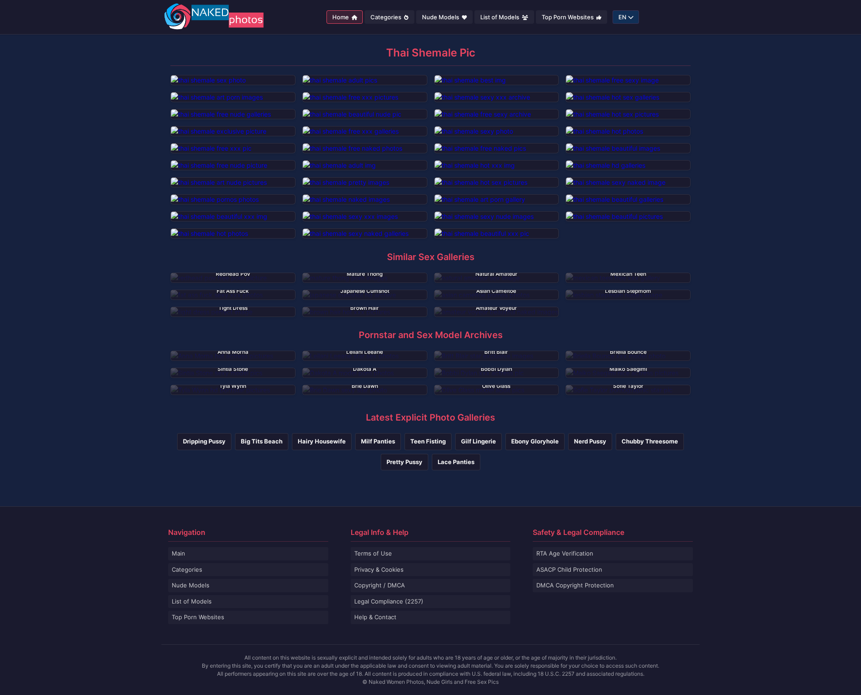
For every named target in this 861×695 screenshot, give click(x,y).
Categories (386, 17)
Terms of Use (373, 553)
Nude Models (441, 17)
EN (622, 17)
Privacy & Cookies (379, 569)
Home (341, 17)
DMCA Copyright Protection (575, 585)
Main (178, 553)
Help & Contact (375, 617)
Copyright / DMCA (379, 585)
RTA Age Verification (564, 553)
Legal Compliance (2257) (388, 601)
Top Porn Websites (568, 17)
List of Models (500, 17)
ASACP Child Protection (569, 569)
